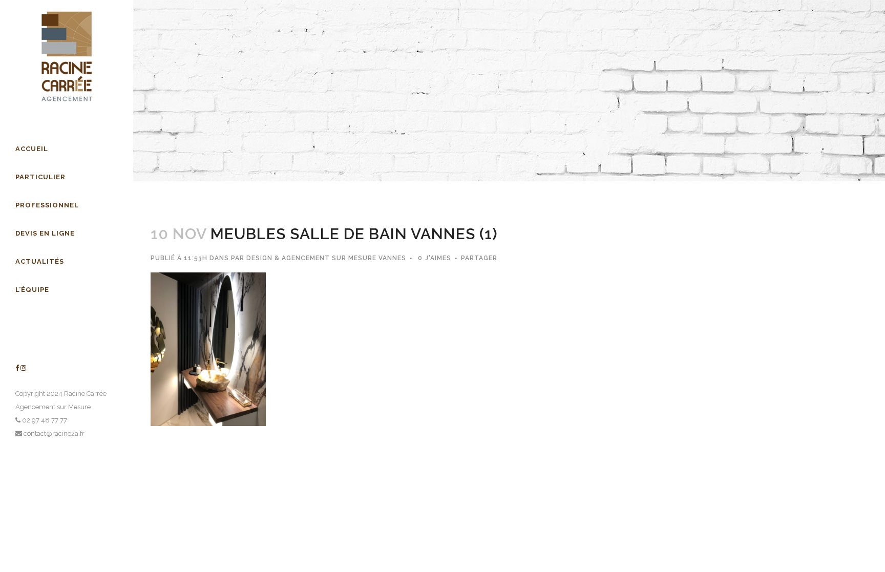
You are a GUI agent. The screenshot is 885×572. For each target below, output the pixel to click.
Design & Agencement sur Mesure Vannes (326, 258)
